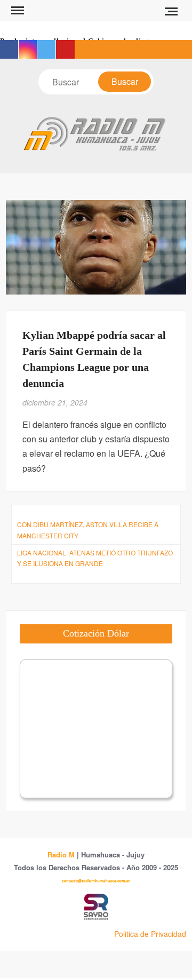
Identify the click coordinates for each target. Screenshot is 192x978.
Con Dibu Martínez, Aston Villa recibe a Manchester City (87, 529)
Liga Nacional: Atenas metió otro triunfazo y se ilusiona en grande (95, 558)
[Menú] (16, 10)
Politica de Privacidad (150, 933)
